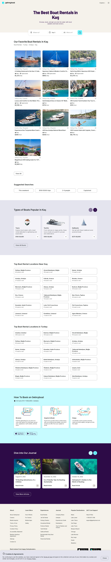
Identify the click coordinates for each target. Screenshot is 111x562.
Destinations (59, 523)
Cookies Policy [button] (14, 529)
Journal (58, 510)
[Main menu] (108, 3)
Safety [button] (27, 523)
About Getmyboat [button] (14, 514)
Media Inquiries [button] (14, 520)
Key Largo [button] (74, 537)
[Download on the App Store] (19, 434)
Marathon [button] (73, 543)
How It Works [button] (28, 514)
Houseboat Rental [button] (45, 523)
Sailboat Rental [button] (45, 531)
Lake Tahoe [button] (74, 520)
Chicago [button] (73, 531)
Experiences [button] (45, 510)
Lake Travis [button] (74, 526)
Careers (12, 517)
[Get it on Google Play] (31, 434)
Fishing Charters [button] (45, 520)
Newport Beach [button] (75, 529)
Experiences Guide (61, 520)
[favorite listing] (40, 69)
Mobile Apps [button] (28, 520)
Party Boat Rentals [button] (45, 539)
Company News (60, 514)
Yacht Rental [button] (44, 529)
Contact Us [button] (13, 541)
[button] (18, 45)
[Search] (80, 32)
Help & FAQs (89, 514)
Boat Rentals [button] (44, 514)
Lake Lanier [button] (74, 517)
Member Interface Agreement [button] (15, 535)
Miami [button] (72, 514)
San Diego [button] (74, 523)
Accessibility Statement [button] (16, 531)
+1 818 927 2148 (90, 517)
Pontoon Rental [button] (45, 526)
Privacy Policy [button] (31, 559)
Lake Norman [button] (74, 534)
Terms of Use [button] (48, 557)
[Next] (95, 210)
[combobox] (38, 32)
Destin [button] (72, 540)
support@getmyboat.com (93, 520)
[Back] (91, 210)
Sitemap (12, 539)
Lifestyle (58, 517)
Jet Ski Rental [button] (44, 517)
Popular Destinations (78, 510)
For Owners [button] (28, 517)
